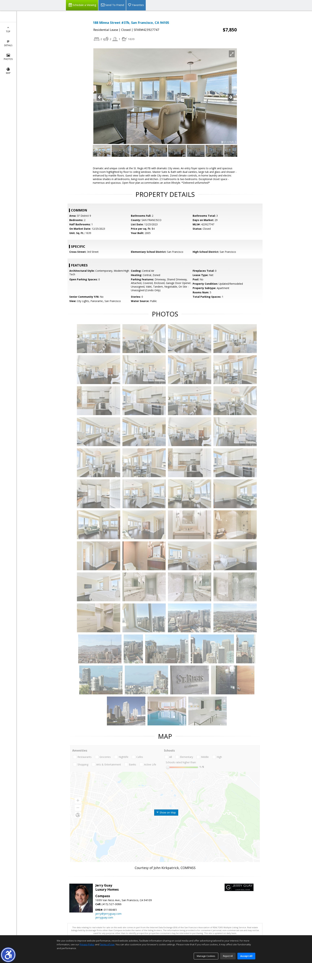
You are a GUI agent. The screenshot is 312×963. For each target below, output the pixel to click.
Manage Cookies (206, 956)
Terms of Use (107, 944)
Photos (8, 59)
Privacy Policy (87, 944)
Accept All (246, 956)
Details (8, 45)
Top (8, 31)
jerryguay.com (104, 917)
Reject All (228, 956)
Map (8, 73)
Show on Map (167, 812)
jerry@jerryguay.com (108, 913)
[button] (8, 955)
